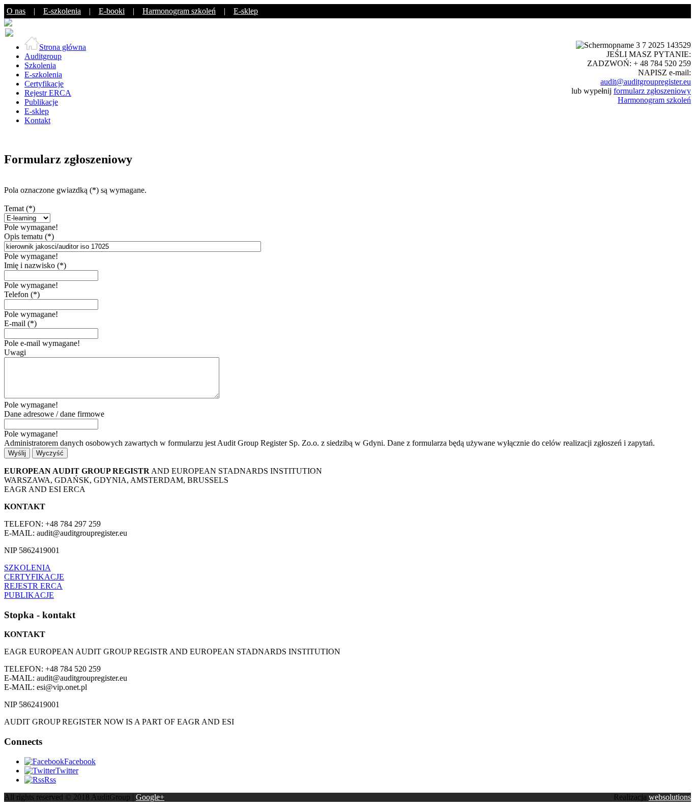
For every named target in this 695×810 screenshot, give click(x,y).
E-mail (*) (20, 323)
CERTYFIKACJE (34, 576)
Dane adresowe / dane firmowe (54, 414)
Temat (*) (19, 208)
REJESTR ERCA (33, 586)
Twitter (66, 770)
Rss (50, 779)
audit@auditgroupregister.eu (645, 81)
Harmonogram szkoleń (179, 11)
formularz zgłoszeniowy (652, 90)
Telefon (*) (22, 294)
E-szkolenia (62, 11)
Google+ (150, 797)
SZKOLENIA (27, 567)
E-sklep (246, 11)
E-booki (112, 11)
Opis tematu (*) (29, 236)
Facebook (80, 761)
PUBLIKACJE (29, 595)
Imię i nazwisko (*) (35, 265)
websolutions (670, 797)
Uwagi (15, 352)
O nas (16, 11)
